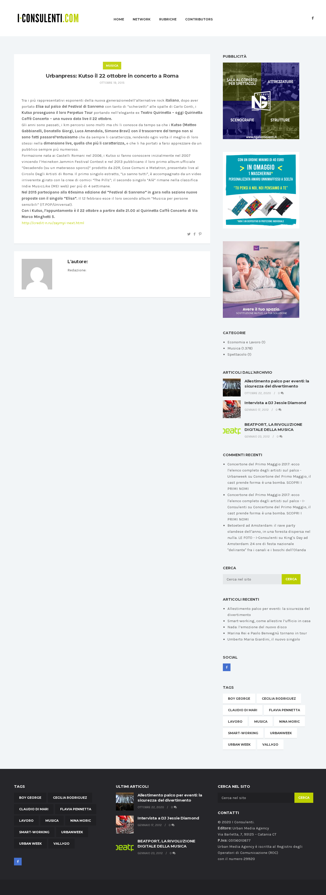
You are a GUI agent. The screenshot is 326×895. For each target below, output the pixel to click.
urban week (239, 744)
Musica (112, 65)
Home (119, 19)
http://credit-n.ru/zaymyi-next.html (53, 223)
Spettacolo (237, 354)
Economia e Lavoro (244, 342)
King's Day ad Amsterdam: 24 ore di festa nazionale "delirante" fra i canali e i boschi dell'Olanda (267, 543)
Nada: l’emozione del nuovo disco (257, 627)
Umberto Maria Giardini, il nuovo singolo (263, 639)
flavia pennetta (284, 710)
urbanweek (281, 733)
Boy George (239, 698)
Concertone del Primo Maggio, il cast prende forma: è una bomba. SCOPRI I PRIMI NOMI (269, 482)
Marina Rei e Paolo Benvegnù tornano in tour (267, 633)
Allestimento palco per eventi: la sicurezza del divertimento (276, 384)
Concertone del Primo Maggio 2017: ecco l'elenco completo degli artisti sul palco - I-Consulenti (266, 500)
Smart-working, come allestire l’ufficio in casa (268, 621)
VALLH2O (270, 744)
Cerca (291, 579)
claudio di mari (242, 710)
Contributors (199, 19)
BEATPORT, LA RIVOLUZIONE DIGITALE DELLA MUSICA (273, 427)
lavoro (235, 721)
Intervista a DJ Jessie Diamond (275, 402)
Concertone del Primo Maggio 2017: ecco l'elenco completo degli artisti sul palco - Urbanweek (264, 470)
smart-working (243, 733)
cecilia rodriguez (279, 698)
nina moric (289, 721)
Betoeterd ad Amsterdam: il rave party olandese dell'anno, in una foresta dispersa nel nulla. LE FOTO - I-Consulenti (268, 531)
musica (260, 721)
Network (142, 19)
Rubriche (167, 19)
